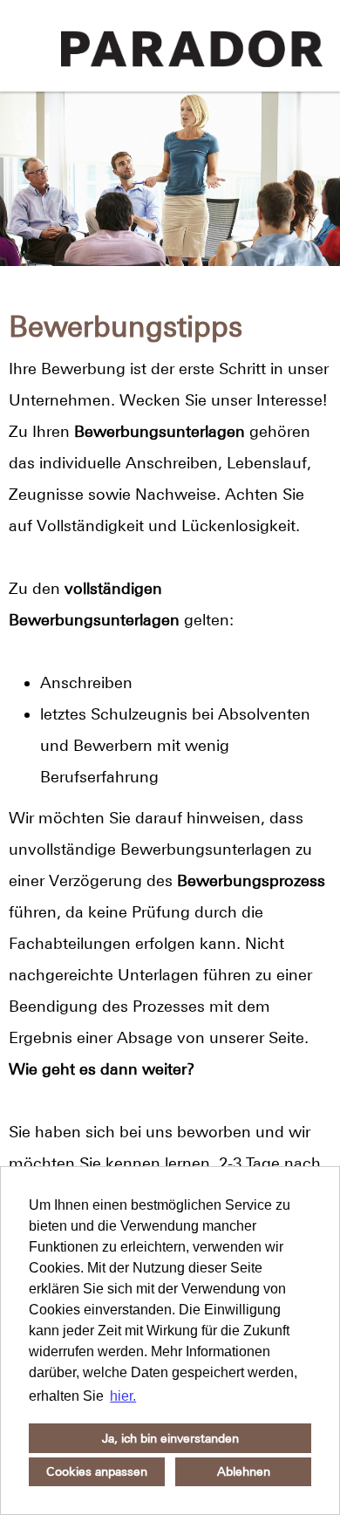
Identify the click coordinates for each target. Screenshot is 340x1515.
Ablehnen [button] (243, 1471)
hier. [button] (123, 1396)
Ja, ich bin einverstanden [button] (170, 1438)
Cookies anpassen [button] (96, 1471)
